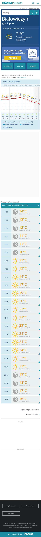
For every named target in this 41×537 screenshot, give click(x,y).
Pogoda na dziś (14, 202)
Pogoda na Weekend (33, 66)
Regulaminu (32, 523)
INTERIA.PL (34, 525)
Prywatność (20, 525)
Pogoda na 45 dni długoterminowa (20, 66)
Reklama (11, 513)
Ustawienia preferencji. (9, 525)
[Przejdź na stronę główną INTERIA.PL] (7, 3)
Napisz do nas (11, 506)
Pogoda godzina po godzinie (7, 66)
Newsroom (30, 506)
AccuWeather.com (33, 9)
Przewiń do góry (32, 414)
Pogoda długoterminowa (29, 410)
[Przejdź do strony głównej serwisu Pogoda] (17, 3)
